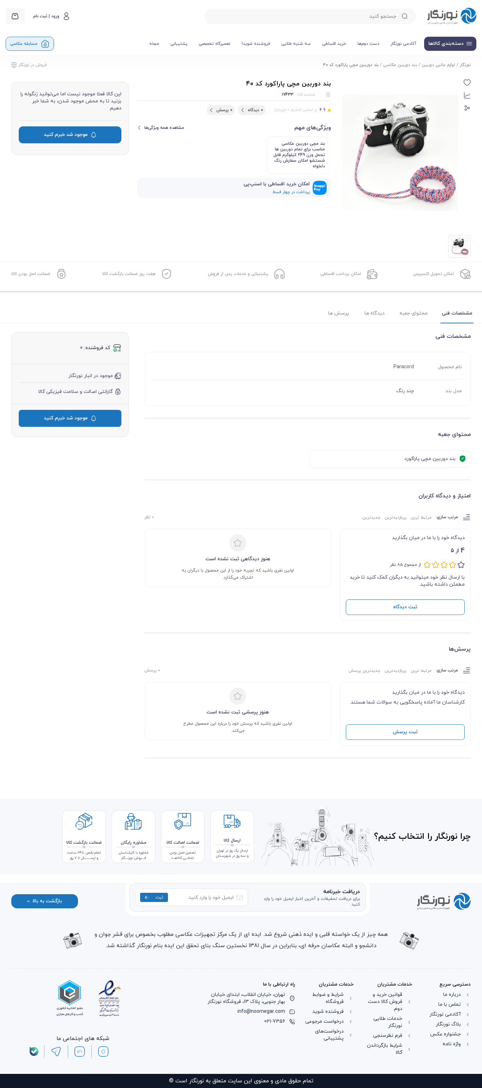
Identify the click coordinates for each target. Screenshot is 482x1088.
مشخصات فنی (457, 313)
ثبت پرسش (405, 732)
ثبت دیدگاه (405, 607)
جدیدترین (371, 517)
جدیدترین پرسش (364, 671)
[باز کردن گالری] (400, 153)
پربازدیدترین (395, 517)
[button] (467, 82)
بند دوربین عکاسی (400, 65)
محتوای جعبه (413, 313)
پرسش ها (338, 313)
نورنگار (465, 65)
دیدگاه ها (374, 313)
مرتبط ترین (421, 517)
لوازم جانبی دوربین (438, 65)
